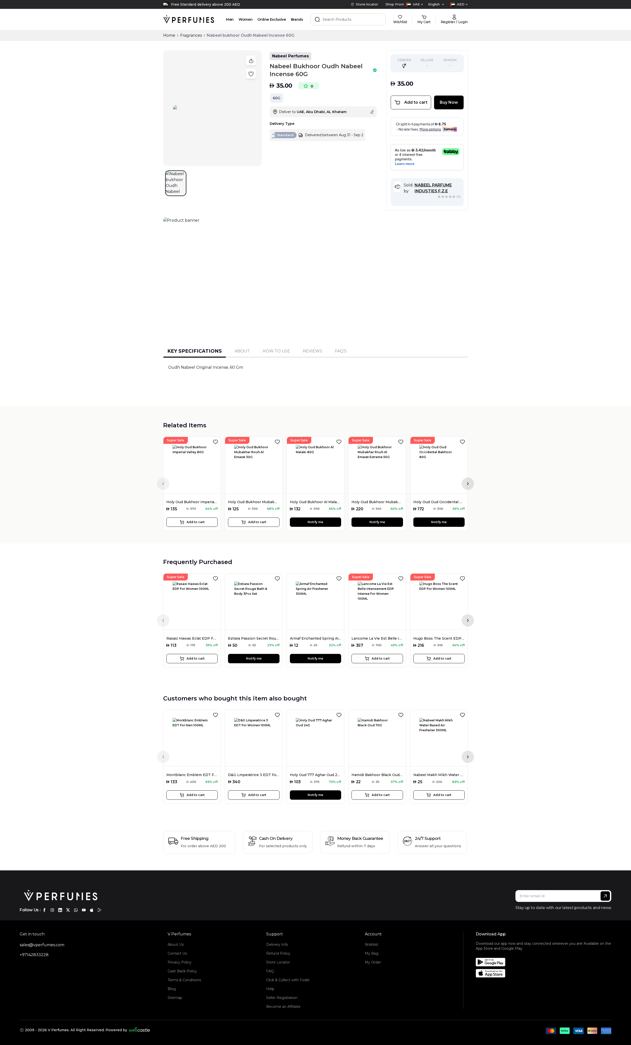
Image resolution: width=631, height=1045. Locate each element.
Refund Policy (278, 953)
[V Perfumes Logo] (188, 19)
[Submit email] (605, 896)
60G (276, 98)
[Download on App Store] (545, 973)
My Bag (371, 953)
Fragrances (191, 35)
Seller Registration (282, 997)
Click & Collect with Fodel (287, 980)
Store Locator (278, 962)
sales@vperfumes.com (42, 945)
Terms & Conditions (184, 980)
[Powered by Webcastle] (139, 1030)
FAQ (270, 971)
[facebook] (44, 910)
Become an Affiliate (283, 1006)
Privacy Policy (180, 962)
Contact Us (177, 953)
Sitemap (175, 997)
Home (169, 35)
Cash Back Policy (182, 971)
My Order (373, 962)
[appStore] (92, 910)
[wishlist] (216, 441)
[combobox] (414, 4)
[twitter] (68, 910)
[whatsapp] (76, 910)
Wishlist (371, 944)
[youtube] (84, 910)
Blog (172, 989)
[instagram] (52, 910)
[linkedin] (60, 910)
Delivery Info (277, 944)
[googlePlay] (100, 910)
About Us (176, 944)
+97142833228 (34, 954)
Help (270, 989)
